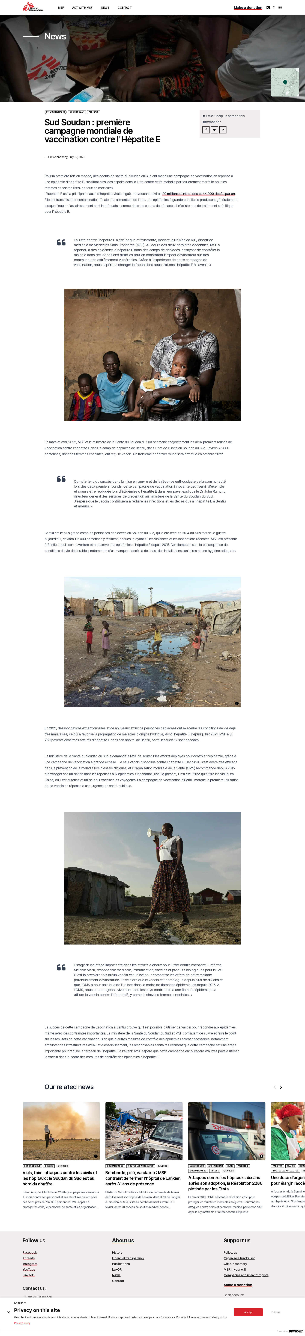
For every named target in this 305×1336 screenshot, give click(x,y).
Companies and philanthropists (246, 1275)
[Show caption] (237, 417)
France (291, 1166)
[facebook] (206, 129)
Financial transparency (128, 1258)
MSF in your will (235, 1269)
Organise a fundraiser (239, 1258)
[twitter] (214, 129)
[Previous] (275, 1087)
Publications (121, 1264)
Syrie (230, 1166)
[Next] (280, 1087)
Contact (125, 7)
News (105, 7)
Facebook (30, 1252)
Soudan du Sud (32, 1166)
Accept (248, 1312)
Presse (49, 1166)
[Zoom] (152, 359)
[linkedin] (222, 129)
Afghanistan (215, 1166)
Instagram (30, 1264)
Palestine (243, 1166)
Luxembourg (197, 1166)
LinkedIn (29, 1275)
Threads (29, 1258)
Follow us (230, 1252)
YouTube (29, 1269)
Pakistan (277, 1166)
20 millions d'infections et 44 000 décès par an (198, 194)
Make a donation (248, 7)
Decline (276, 1312)
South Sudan (77, 112)
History (117, 1252)
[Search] (274, 7)
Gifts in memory (235, 1264)
